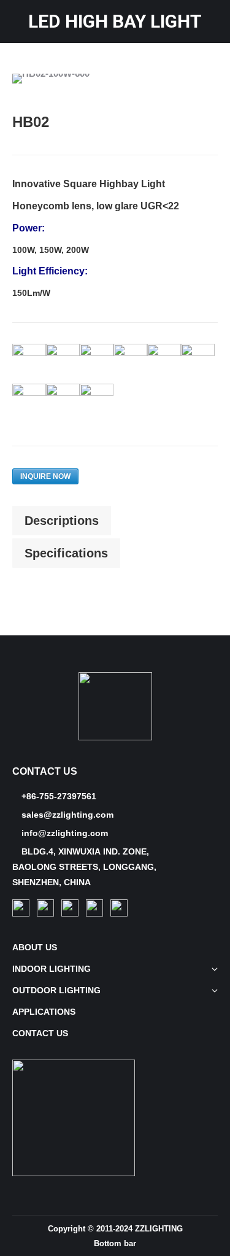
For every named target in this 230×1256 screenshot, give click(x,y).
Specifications (66, 553)
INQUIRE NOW (45, 476)
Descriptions (62, 520)
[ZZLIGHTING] (115, 737)
